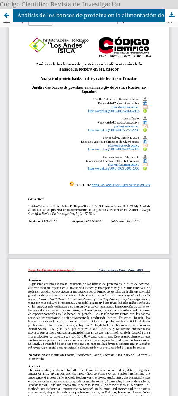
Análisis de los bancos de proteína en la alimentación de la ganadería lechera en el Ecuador (97, 15)
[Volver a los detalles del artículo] (6, 15)
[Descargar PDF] (171, 15)
